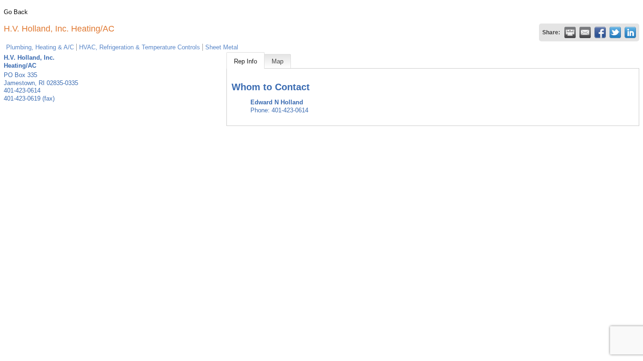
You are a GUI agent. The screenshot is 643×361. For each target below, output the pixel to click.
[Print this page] (570, 32)
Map (277, 61)
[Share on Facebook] (600, 32)
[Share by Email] (585, 32)
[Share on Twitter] (615, 32)
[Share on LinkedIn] (630, 32)
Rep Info (245, 61)
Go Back (16, 12)
